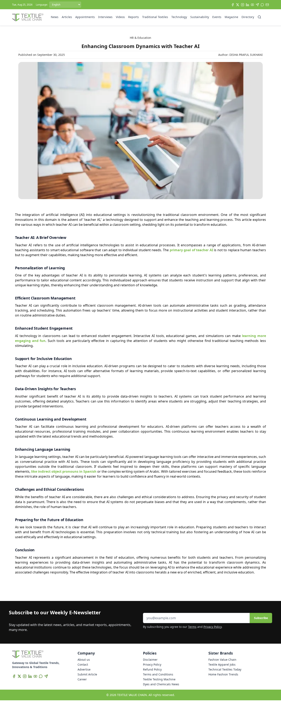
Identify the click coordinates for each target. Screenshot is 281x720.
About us (84, 660)
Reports (133, 17)
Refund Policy (152, 669)
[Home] (27, 17)
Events (216, 17)
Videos (120, 17)
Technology (179, 17)
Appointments (85, 17)
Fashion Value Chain (222, 660)
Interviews (105, 17)
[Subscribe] (267, 4)
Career (82, 679)
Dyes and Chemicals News (161, 684)
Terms (192, 627)
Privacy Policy (212, 627)
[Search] (259, 17)
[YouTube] (252, 4)
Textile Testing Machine (159, 679)
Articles (67, 17)
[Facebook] (232, 4)
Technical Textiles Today (224, 669)
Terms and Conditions (158, 674)
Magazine (231, 17)
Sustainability (199, 17)
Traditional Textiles (155, 17)
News (54, 17)
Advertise (84, 669)
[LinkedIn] (247, 4)
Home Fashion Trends (223, 674)
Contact (83, 664)
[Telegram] (257, 4)
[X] (237, 4)
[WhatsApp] (262, 4)
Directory (248, 17)
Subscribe (261, 618)
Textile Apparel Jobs (222, 664)
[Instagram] (242, 4)
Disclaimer (150, 660)
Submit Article (87, 674)
